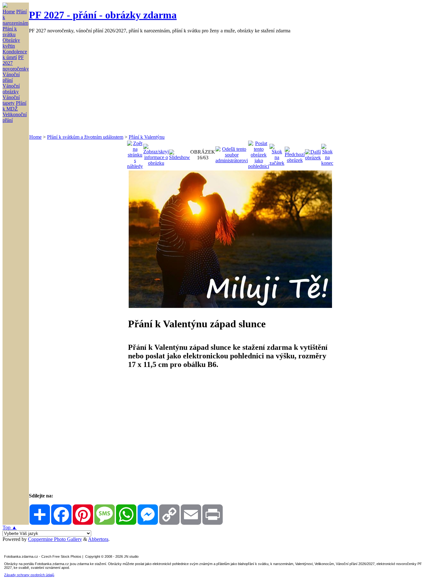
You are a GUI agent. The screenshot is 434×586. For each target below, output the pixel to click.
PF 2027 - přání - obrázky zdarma (103, 15)
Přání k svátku (10, 31)
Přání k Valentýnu (147, 137)
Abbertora (98, 539)
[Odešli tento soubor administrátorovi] (231, 153)
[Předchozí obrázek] (295, 153)
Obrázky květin (11, 43)
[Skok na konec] (327, 153)
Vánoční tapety (11, 100)
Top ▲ (10, 527)
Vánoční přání (11, 77)
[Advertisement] (219, 83)
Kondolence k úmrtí (15, 54)
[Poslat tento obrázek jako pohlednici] (258, 153)
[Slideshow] (179, 153)
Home (9, 11)
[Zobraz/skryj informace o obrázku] (156, 153)
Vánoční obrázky (11, 88)
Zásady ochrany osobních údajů (29, 575)
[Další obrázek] (313, 153)
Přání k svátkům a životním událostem (85, 137)
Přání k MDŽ (14, 105)
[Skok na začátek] (276, 153)
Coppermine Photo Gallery (55, 539)
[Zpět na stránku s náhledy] (135, 153)
